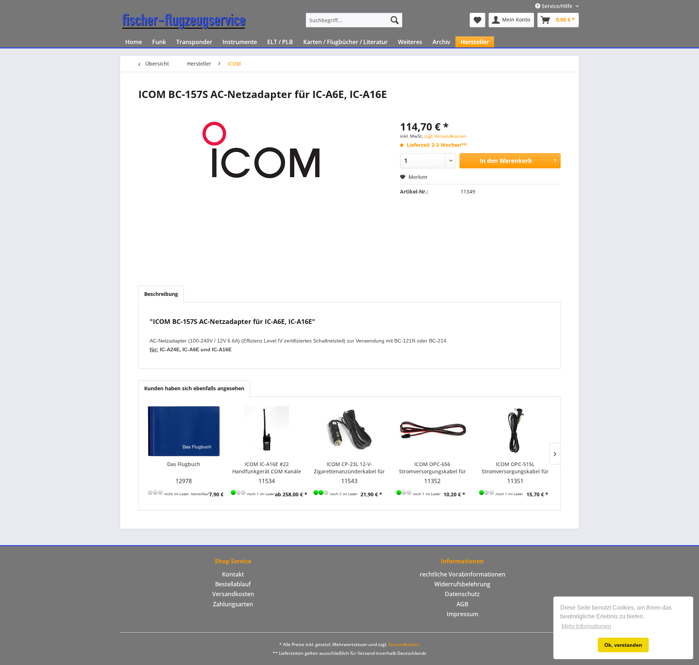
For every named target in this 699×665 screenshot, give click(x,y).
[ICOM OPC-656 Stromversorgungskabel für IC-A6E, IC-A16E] (432, 431)
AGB (462, 604)
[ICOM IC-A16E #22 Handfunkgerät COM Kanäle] (267, 431)
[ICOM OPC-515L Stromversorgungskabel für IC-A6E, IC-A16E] (515, 431)
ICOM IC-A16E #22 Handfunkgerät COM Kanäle (266, 468)
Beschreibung (161, 293)
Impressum (462, 614)
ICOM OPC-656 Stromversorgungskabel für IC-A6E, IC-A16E (432, 468)
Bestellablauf (233, 584)
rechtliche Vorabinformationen (462, 574)
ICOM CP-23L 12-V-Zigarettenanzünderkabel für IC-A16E (349, 468)
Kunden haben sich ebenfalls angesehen (194, 388)
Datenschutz (462, 594)
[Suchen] (394, 20)
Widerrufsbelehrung (462, 584)
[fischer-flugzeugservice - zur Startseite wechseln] (184, 22)
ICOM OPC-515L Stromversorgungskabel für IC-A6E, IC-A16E (515, 468)
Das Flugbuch (183, 464)
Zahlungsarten (233, 604)
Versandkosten (233, 594)
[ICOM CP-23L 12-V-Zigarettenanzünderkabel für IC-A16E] (349, 431)
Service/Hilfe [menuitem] (557, 6)
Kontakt (233, 574)
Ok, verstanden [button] (623, 645)
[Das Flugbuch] (184, 431)
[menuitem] (354, 20)
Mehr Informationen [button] (586, 626)
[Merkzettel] (477, 20)
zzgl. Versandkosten (445, 136)
